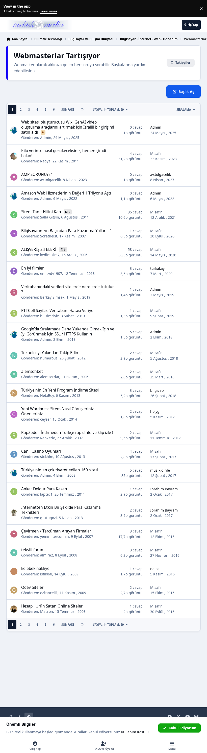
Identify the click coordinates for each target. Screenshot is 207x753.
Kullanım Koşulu (135, 732)
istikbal (46, 574)
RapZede (47, 437)
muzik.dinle (160, 470)
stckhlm (46, 456)
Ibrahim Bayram (164, 489)
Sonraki (67, 109)
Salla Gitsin (49, 217)
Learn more (9, 8)
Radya (45, 161)
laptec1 (46, 494)
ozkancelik (49, 592)
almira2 (46, 555)
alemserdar (49, 376)
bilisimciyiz (49, 315)
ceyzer (45, 419)
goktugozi (48, 517)
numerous (49, 358)
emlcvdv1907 (51, 273)
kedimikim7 (50, 254)
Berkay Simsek (52, 297)
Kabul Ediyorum (182, 727)
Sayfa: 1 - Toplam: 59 (108, 109)
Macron (46, 611)
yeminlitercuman (54, 536)
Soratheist (48, 236)
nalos (154, 568)
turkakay (157, 268)
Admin (45, 137)
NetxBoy (47, 395)
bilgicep (157, 390)
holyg (155, 411)
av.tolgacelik (50, 179)
